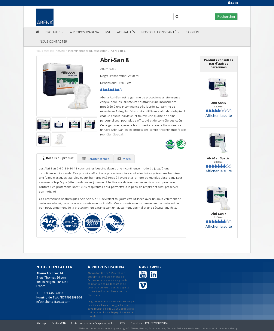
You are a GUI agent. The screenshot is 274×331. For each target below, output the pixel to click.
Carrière (193, 32)
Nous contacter (53, 41)
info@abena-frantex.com (53, 302)
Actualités (126, 32)
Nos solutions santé (159, 32)
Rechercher (226, 16)
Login (234, 2)
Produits (53, 32)
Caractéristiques (98, 159)
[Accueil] (37, 32)
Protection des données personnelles (92, 323)
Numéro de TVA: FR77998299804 (149, 323)
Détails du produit (59, 158)
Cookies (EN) (59, 323)
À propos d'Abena (84, 32)
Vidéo (126, 159)
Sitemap (41, 323)
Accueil (60, 51)
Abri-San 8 (114, 60)
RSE (108, 32)
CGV (122, 323)
